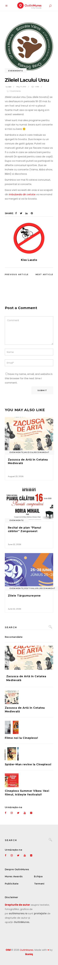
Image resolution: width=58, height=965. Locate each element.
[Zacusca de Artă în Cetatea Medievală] (29, 435)
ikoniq (29, 954)
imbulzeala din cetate (22, 194)
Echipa (38, 876)
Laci (9, 87)
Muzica (28, 452)
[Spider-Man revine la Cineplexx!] (29, 754)
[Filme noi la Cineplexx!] (29, 727)
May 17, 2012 (21, 87)
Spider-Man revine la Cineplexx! (28, 764)
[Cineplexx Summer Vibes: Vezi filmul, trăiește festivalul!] (29, 780)
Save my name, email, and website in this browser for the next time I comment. (29, 378)
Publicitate (12, 883)
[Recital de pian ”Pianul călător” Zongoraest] (29, 503)
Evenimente (15, 71)
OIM (8, 950)
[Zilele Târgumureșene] (29, 571)
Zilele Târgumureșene (24, 595)
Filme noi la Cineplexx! (21, 737)
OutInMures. (27, 950)
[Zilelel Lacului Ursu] (29, 238)
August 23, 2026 (15, 476)
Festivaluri (31, 588)
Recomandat (41, 452)
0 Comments (15, 91)
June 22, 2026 (14, 544)
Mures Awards (14, 876)
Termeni (39, 883)
